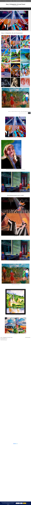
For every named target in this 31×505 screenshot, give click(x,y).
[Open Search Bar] (30, 9)
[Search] (29, 113)
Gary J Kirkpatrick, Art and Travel (15, 4)
